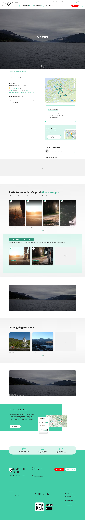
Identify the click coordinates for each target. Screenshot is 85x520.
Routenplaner (15, 426)
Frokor (6, 66)
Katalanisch (23, 92)
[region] (60, 90)
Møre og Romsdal (23, 71)
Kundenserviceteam (71, 502)
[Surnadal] (19, 341)
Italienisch (17, 92)
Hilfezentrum (69, 505)
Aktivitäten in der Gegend (55, 113)
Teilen (12, 77)
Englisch (28, 90)
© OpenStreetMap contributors (71, 102)
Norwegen (18, 71)
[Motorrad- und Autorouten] (68, 213)
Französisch (11, 92)
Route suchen (38, 477)
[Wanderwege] (34, 213)
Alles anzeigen (50, 192)
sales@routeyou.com (71, 496)
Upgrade (75, 5)
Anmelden (71, 469)
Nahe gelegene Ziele (53, 117)
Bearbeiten (20, 77)
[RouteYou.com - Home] (12, 4)
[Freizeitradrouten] (51, 213)
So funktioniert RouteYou (58, 1)
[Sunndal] (42, 341)
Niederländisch (30, 92)
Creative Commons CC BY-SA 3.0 (11, 67)
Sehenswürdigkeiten (12, 71)
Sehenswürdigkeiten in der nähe (56, 115)
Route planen (38, 469)
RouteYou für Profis (70, 1)
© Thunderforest (63, 102)
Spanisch (11, 94)
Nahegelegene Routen (54, 137)
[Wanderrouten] (17, 213)
